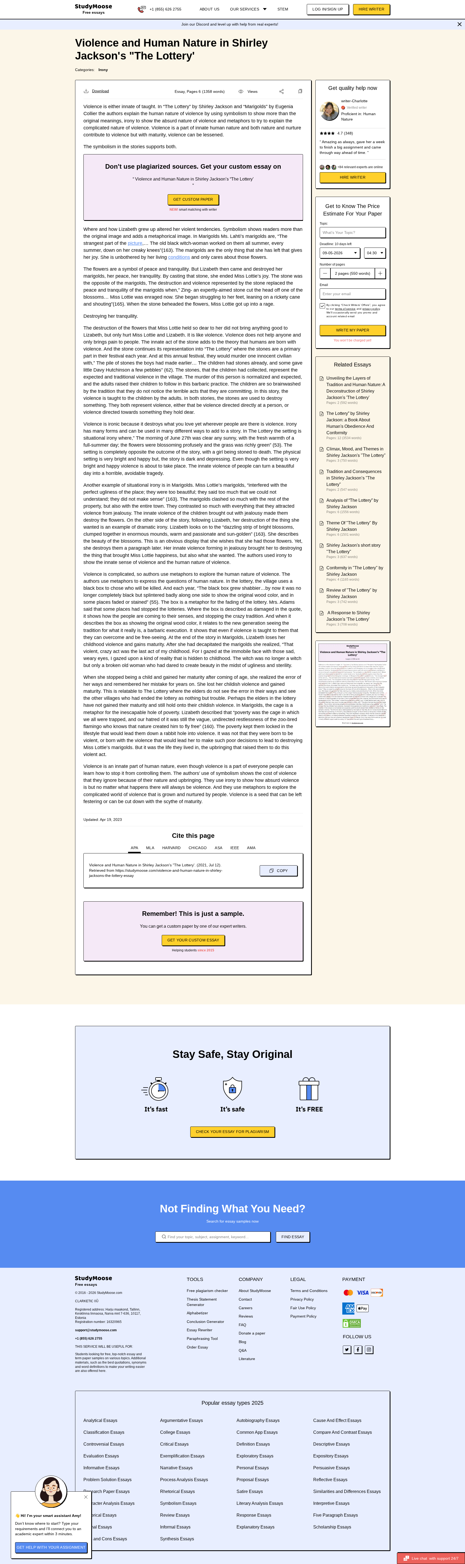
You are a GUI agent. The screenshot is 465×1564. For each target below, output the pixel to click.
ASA (218, 848)
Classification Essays (103, 1432)
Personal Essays (253, 1468)
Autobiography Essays (258, 1420)
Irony (103, 70)
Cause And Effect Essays (337, 1420)
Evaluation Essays (101, 1456)
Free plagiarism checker (207, 1290)
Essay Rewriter (199, 1330)
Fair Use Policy (303, 1308)
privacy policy (371, 308)
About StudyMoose (255, 1290)
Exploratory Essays (255, 1456)
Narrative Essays (176, 1468)
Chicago (198, 848)
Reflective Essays (330, 1479)
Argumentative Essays (181, 1420)
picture (135, 243)
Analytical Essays (100, 1420)
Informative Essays (101, 1468)
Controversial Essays (103, 1444)
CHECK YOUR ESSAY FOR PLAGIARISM (232, 1131)
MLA (150, 848)
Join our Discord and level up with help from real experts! (229, 24)
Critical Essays (174, 1444)
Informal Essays (175, 1527)
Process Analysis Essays (184, 1479)
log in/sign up (327, 9)
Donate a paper (252, 1333)
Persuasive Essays (331, 1468)
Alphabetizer (197, 1313)
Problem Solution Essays (107, 1479)
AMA (251, 848)
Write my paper (352, 330)
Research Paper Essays (106, 1491)
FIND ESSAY (292, 1237)
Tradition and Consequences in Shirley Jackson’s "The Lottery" (354, 478)
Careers (245, 1308)
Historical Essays (100, 1515)
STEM (282, 9)
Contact (245, 1299)
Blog (242, 1342)
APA (134, 848)
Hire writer (352, 177)
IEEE (234, 848)
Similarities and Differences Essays (347, 1491)
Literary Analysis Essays (260, 1503)
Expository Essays (330, 1456)
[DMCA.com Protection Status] (351, 1323)
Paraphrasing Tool (202, 1338)
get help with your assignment (51, 1547)
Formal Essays (97, 1527)
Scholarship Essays (332, 1527)
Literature (247, 1359)
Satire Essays (250, 1491)
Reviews (246, 1316)
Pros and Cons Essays (105, 1539)
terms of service (345, 308)
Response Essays (254, 1515)
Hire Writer (371, 9)
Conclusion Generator (205, 1321)
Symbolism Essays (178, 1503)
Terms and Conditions (308, 1290)
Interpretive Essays (331, 1503)
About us (209, 9)
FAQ (242, 1325)
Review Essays (175, 1515)
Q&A (242, 1350)
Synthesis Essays (177, 1539)
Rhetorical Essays (177, 1491)
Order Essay (197, 1347)
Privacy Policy (302, 1299)
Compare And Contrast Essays (342, 1432)
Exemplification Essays (182, 1456)
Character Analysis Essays (109, 1503)
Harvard (171, 848)
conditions (179, 257)
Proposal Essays (253, 1479)
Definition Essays (253, 1444)
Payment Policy (303, 1316)
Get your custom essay (193, 940)
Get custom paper (193, 199)
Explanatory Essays (255, 1527)
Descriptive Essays (331, 1444)
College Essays (175, 1432)
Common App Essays (257, 1432)
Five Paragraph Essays (335, 1515)
